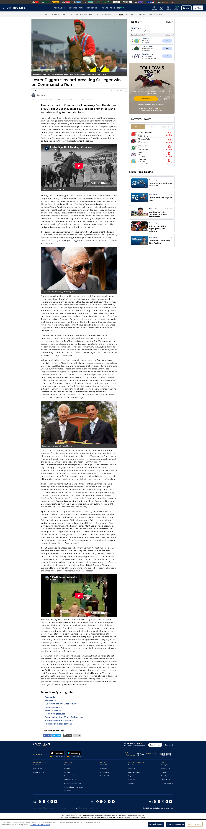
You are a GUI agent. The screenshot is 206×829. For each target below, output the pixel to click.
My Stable (131, 780)
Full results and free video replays (61, 704)
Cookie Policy (94, 808)
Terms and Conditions (40, 808)
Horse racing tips (53, 710)
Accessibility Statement (72, 783)
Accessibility (104, 772)
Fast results (50, 700)
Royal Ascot (37, 768)
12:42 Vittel (136, 28)
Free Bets (131, 783)
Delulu (141, 153)
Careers (67, 772)
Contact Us (104, 765)
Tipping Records (167, 783)
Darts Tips (164, 776)
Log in (168, 745)
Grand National (38, 772)
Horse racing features (55, 714)
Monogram (143, 146)
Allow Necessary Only (175, 824)
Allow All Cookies (156, 824)
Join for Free (145, 99)
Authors (67, 768)
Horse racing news (53, 707)
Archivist (142, 159)
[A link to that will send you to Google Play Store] (76, 754)
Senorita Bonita (145, 132)
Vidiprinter (131, 776)
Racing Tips (165, 765)
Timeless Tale (144, 139)
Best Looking (147, 54)
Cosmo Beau (147, 46)
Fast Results (132, 768)
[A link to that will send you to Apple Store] (57, 754)
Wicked (145, 39)
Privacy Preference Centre (80, 808)
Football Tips (165, 768)
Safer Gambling (105, 776)
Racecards (50, 697)
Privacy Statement (64, 808)
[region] (103, 824)
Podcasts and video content (58, 724)
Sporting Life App (70, 780)
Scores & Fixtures (134, 772)
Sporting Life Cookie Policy (40, 825)
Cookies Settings (194, 824)
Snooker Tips (165, 780)
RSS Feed (67, 791)
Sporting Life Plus (70, 776)
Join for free (155, 745)
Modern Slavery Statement (73, 787)
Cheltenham (37, 765)
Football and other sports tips (59, 720)
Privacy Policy (53, 808)
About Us (67, 765)
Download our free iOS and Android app (64, 717)
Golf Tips (164, 772)
